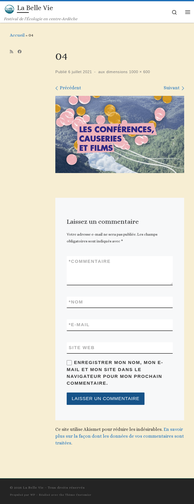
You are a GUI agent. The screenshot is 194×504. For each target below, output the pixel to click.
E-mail (79, 324)
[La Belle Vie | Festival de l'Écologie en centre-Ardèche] (9, 8)
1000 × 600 (139, 72)
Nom (76, 301)
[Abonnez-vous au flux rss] (11, 52)
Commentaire (90, 261)
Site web (82, 347)
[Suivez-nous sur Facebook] (19, 52)
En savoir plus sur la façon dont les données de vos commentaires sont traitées (119, 436)
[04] (119, 134)
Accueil (17, 35)
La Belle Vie (33, 487)
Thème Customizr (78, 494)
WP (32, 494)
